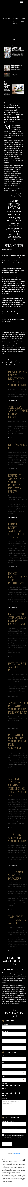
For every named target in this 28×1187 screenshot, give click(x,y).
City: (3, 1062)
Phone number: (6, 1045)
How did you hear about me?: (9, 1128)
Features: (4, 1098)
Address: (4, 1056)
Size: (3, 1076)
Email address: (6, 1038)
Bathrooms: (5, 1091)
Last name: (5, 1031)
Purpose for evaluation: (8, 1121)
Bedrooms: (5, 1083)
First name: (5, 1024)
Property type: (6, 1069)
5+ (5, 1088)
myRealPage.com (16, 1153)
